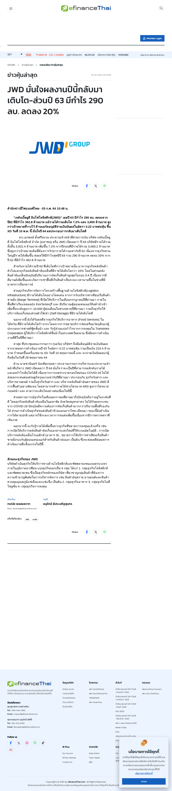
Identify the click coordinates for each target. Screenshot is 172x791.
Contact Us (67, 762)
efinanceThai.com (76, 781)
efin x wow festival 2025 (126, 723)
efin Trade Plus (95, 702)
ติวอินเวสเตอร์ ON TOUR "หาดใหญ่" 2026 (126, 698)
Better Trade (121, 727)
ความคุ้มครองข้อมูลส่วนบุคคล (75, 785)
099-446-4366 (18, 710)
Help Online (94, 753)
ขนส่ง (35, 519)
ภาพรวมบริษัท (68, 693)
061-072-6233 (18, 723)
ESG (117, 731)
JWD (27, 519)
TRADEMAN (94, 697)
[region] (86, 24)
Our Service (67, 753)
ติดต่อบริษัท (67, 706)
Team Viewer (94, 757)
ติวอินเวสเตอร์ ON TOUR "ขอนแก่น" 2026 (126, 691)
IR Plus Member (69, 757)
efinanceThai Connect (151, 689)
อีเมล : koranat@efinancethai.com (22, 508)
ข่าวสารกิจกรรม (68, 697)
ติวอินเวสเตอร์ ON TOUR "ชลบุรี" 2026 (126, 705)
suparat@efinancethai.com (26, 714)
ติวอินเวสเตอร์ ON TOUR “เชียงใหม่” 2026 (126, 717)
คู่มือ (91, 762)
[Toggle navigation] (10, 8)
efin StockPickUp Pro (98, 693)
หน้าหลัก (11, 65)
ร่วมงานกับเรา (68, 702)
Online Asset (68, 689)
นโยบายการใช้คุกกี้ (98, 785)
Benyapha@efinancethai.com (27, 726)
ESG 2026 (120, 711)
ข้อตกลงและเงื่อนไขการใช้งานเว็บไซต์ (44, 785)
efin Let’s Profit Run (150, 693)
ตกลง (144, 781)
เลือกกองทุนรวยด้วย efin (126, 736)
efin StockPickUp (96, 689)
